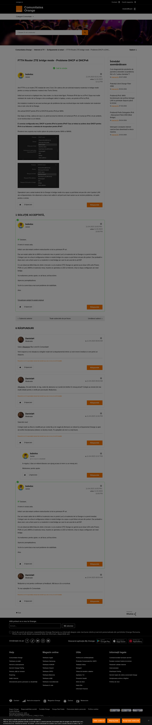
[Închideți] (148, 720)
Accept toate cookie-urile (131, 720)
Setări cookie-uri (99, 720)
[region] (76, 721)
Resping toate (113, 720)
